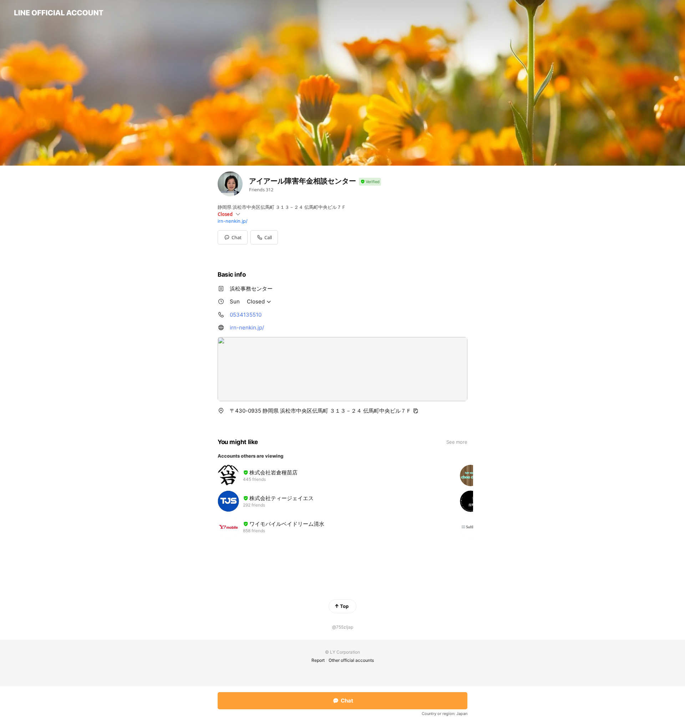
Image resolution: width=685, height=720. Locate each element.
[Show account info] (370, 182)
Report (318, 660)
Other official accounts (351, 660)
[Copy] (415, 410)
